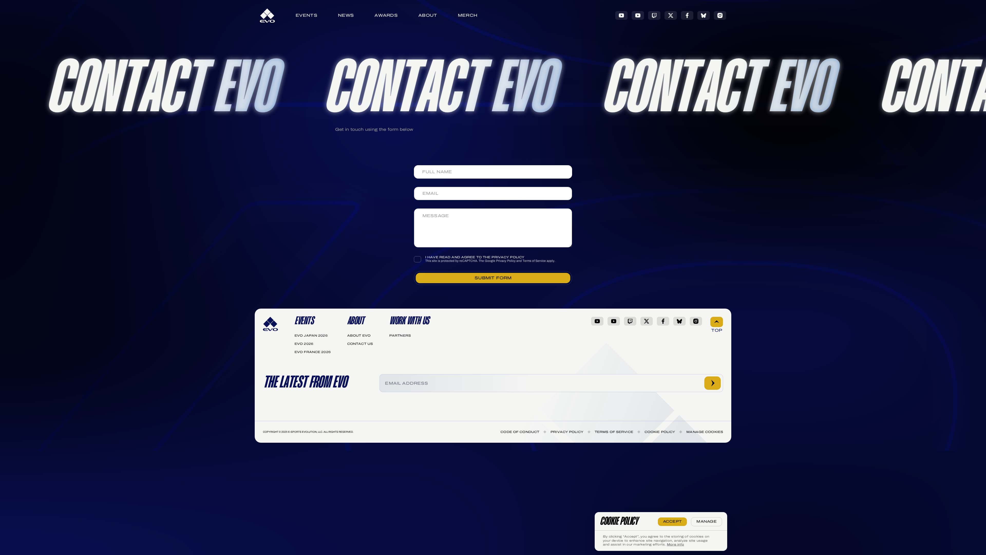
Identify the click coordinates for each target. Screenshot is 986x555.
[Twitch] (654, 15)
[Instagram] (720, 15)
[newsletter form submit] (712, 383)
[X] (671, 15)
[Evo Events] (621, 15)
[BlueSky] (703, 15)
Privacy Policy (506, 261)
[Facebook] (687, 15)
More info (675, 544)
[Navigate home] (267, 15)
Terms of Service (534, 261)
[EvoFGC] (638, 15)
